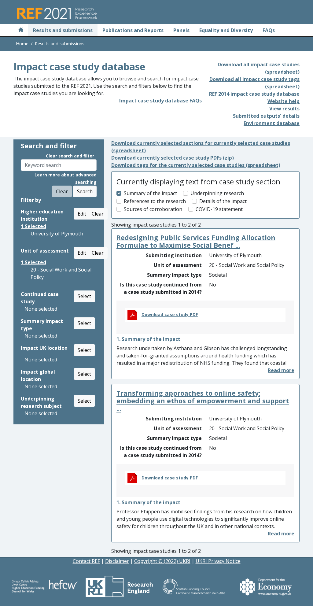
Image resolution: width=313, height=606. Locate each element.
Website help (283, 101)
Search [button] (85, 191)
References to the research (155, 201)
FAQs (269, 30)
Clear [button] (98, 213)
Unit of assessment (45, 250)
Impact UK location (44, 348)
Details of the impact (223, 201)
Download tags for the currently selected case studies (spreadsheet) (195, 165)
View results (284, 108)
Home (22, 43)
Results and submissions (63, 30)
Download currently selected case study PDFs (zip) (172, 157)
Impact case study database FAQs (160, 100)
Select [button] (84, 296)
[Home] (21, 30)
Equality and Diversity (226, 30)
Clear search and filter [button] (70, 156)
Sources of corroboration (153, 209)
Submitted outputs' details (266, 116)
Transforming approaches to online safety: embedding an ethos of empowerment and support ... (202, 401)
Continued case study (40, 298)
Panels (181, 30)
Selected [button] (33, 226)
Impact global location (38, 375)
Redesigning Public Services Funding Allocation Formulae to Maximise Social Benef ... (195, 241)
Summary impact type (42, 325)
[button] (281, 370)
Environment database (272, 123)
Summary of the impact (150, 193)
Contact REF (86, 561)
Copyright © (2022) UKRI (162, 561)
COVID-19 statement (219, 209)
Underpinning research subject (41, 402)
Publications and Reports (133, 30)
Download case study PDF (170, 314)
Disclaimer (117, 561)
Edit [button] (82, 213)
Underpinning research (217, 193)
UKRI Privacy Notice (218, 561)
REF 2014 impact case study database (254, 94)
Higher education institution (42, 215)
